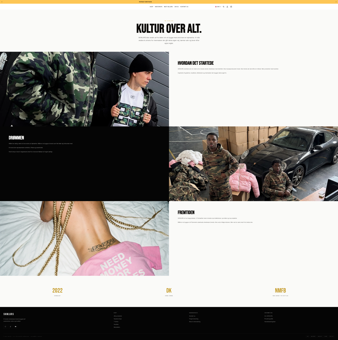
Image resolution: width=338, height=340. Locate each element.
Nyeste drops (118, 319)
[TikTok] (10, 326)
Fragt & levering (193, 319)
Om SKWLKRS (268, 316)
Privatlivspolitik (268, 319)
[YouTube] (15, 326)
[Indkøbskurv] (231, 7)
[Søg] (224, 7)
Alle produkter (118, 316)
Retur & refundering (194, 321)
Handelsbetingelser (270, 321)
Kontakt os (192, 316)
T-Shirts (116, 321)
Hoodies (116, 324)
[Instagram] (5, 326)
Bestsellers (117, 327)
